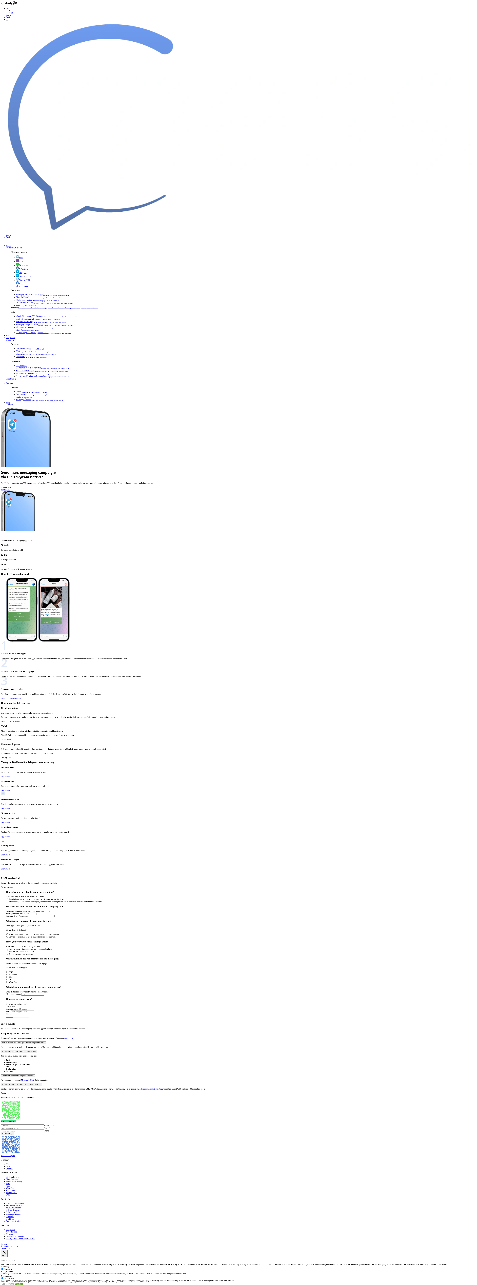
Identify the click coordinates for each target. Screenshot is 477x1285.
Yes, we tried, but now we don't (21, 951)
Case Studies (11, 379)
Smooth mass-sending (44, 303)
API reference (21, 366)
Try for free (5, 489)
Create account (7, 887)
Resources (10, 340)
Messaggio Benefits (39, 400)
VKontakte (23, 269)
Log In (8, 15)
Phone (8, 1014)
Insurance (10, 1217)
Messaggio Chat (27, 1080)
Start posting (6, 739)
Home (8, 245)
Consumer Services (13, 1221)
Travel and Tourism (13, 1208)
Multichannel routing (37, 300)
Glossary (36, 354)
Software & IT (11, 1212)
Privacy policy (6, 1244)
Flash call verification (38, 319)
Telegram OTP (25, 276)
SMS (21, 258)
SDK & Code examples (42, 370)
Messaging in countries (38, 327)
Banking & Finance (13, 1214)
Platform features (12, 1177)
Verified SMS (24, 280)
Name (8, 1006)
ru (12, 10)
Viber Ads (27, 330)
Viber (21, 261)
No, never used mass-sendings (21, 954)
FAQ (33, 351)
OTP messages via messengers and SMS (44, 333)
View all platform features (26, 305)
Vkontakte (12, 975)
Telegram (22, 273)
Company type (12, 916)
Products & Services (14, 248)
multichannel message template (149, 1089)
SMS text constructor (41, 322)
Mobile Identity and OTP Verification (48, 316)
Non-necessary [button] (7, 1276)
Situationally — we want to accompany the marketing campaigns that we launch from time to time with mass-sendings (55, 902)
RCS (21, 284)
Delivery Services (13, 1210)
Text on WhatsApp (8, 1121)
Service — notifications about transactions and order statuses (32, 937)
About (31, 391)
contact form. (68, 1038)
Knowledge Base (30, 348)
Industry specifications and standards (42, 376)
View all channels (23, 286)
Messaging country (13, 994)
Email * (47, 1128)
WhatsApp (23, 265)
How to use (31, 357)
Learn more (5, 776)
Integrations (10, 338)
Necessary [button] (5, 1267)
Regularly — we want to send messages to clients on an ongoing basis (36, 899)
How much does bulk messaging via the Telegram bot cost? (23, 1043)
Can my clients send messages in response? (18, 1076)
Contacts (24, 397)
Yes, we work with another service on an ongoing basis (30, 949)
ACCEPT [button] (19, 1284)
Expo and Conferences (15, 1203)
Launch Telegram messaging (12, 698)
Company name (12, 1009)
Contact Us (5, 1248)
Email (8, 1011)
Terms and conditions (9, 1246)
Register (9, 17)
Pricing (9, 335)
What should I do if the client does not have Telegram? (21, 1084)
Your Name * (49, 1126)
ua (12, 13)
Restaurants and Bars (14, 1205)
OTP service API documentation (42, 368)
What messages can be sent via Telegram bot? (19, 1051)
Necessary (8, 1269)
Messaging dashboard (42, 294)
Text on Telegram (8, 1156)
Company (10, 383)
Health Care (10, 1219)
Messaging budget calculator (44, 324)
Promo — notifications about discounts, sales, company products (34, 934)
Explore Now (6, 487)
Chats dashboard (38, 297)
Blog (8, 402)
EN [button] (7, 8)
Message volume (12, 914)
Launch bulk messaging (10, 721)
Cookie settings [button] (8, 1284)
